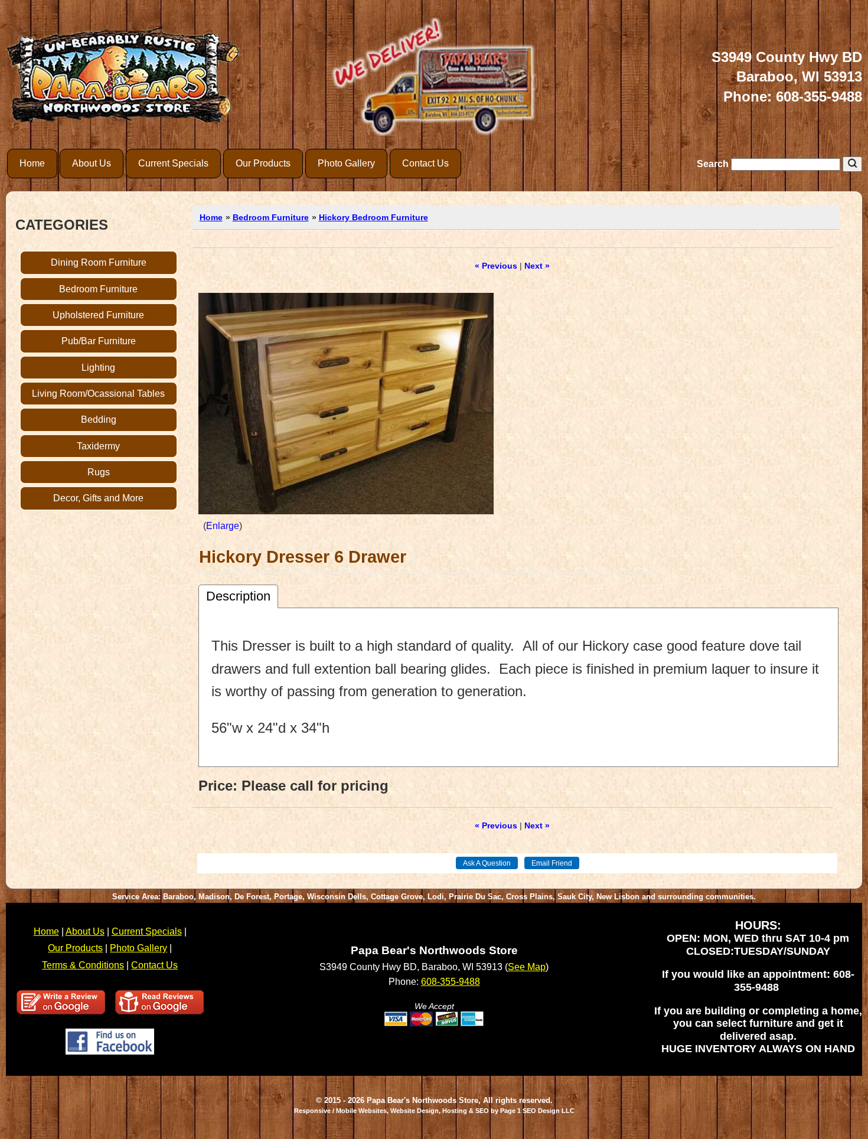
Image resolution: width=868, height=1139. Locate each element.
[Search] (852, 164)
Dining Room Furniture (98, 262)
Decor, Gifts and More (98, 498)
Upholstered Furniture (98, 315)
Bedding (98, 420)
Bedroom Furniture (98, 289)
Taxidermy (98, 446)
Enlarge (222, 526)
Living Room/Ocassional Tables (98, 394)
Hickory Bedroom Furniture (373, 217)
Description (238, 596)
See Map (527, 967)
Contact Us (425, 163)
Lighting (98, 368)
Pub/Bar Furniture (98, 341)
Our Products (263, 163)
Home (32, 163)
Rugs (98, 472)
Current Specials (173, 163)
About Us (91, 163)
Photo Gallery (346, 163)
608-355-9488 (819, 97)
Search (714, 164)
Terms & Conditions (83, 965)
